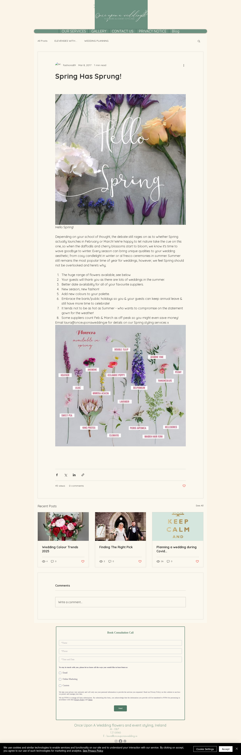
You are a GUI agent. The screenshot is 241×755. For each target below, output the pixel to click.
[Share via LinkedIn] (74, 475)
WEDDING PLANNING (96, 40)
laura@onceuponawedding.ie (122, 736)
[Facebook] (120, 741)
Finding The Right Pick (116, 547)
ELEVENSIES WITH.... (66, 40)
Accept (226, 749)
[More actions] (184, 65)
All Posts (42, 40)
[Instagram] (116, 741)
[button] (199, 41)
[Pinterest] (125, 741)
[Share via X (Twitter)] (65, 475)
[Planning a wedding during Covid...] (177, 526)
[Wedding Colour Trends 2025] (63, 526)
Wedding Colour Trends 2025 (60, 549)
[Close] (237, 749)
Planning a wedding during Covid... (176, 549)
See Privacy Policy (93, 750)
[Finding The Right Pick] (120, 526)
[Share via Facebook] (57, 475)
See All (199, 505)
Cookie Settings (205, 749)
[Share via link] (83, 475)
